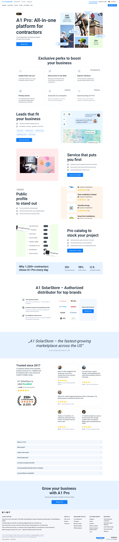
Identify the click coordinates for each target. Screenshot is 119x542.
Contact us (32, 537)
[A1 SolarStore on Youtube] (9, 512)
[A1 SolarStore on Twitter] (5, 512)
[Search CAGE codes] (114, 537)
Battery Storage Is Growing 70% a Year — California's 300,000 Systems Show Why (22, 529)
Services (24, 1)
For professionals (93, 1)
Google (20, 387)
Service (16, 5)
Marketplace (17, 1)
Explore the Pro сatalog (75, 250)
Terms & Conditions (35, 534)
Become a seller (103, 1)
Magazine (29, 1)
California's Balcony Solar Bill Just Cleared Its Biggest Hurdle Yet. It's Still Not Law (22, 523)
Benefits (4, 5)
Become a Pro (88, 311)
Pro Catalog (26, 5)
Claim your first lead (24, 140)
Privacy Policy (13, 539)
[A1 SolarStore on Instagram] (7, 512)
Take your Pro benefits (75, 175)
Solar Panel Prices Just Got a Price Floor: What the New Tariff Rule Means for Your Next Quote (25, 525)
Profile (20, 5)
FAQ (31, 5)
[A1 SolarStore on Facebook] (2, 512)
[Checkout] (109, 1)
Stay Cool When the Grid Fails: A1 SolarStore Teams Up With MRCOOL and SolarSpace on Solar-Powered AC (28, 527)
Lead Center (10, 5)
